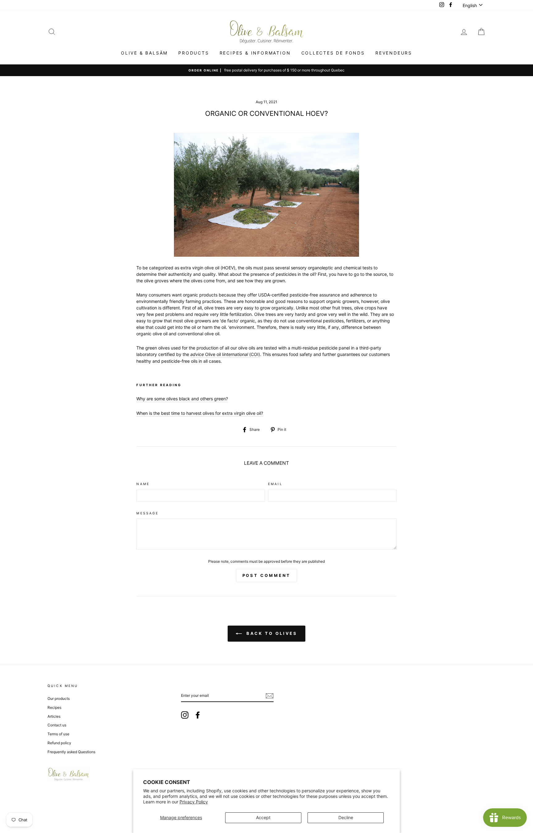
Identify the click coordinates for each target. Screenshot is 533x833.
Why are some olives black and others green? (182, 398)
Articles (54, 716)
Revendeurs (393, 52)
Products (193, 52)
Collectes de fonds (333, 52)
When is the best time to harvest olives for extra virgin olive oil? (199, 413)
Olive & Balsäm (144, 52)
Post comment (266, 575)
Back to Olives (271, 633)
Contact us (57, 725)
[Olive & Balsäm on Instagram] (184, 715)
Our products (59, 698)
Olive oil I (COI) (225, 354)
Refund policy (59, 743)
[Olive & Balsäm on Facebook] (197, 715)
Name (143, 484)
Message (147, 513)
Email (275, 484)
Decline (345, 817)
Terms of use (58, 734)
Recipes (54, 707)
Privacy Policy (194, 801)
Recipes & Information (255, 52)
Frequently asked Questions (71, 751)
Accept (263, 817)
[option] (266, 70)
